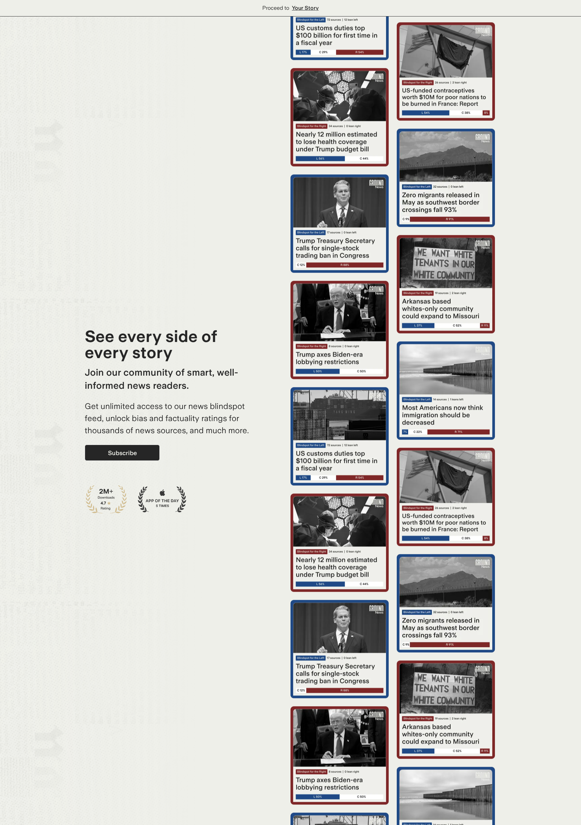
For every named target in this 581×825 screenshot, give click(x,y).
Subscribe (122, 452)
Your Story (305, 8)
